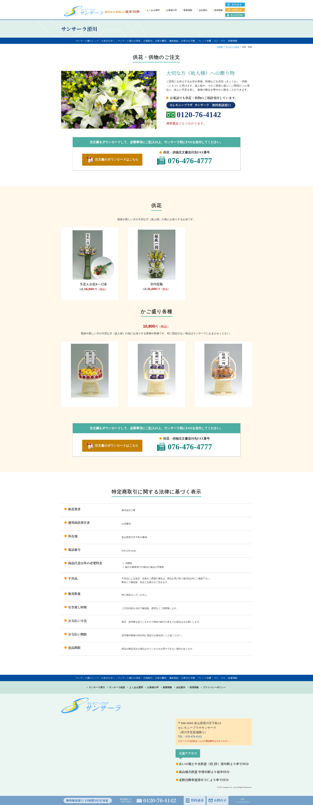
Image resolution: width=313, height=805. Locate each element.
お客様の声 (171, 10)
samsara (226, 787)
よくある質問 (153, 10)
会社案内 (203, 10)
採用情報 (218, 10)
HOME (220, 47)
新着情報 (188, 10)
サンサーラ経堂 (117, 687)
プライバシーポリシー (214, 687)
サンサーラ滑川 (232, 47)
